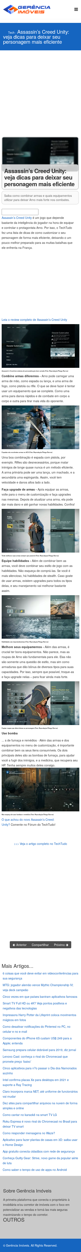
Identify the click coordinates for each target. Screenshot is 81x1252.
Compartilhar (40, 945)
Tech (11, 32)
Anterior (21, 945)
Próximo (60, 945)
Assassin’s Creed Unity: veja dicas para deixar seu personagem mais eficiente (36, 36)
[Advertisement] (40, 93)
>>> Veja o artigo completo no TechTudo (40, 844)
